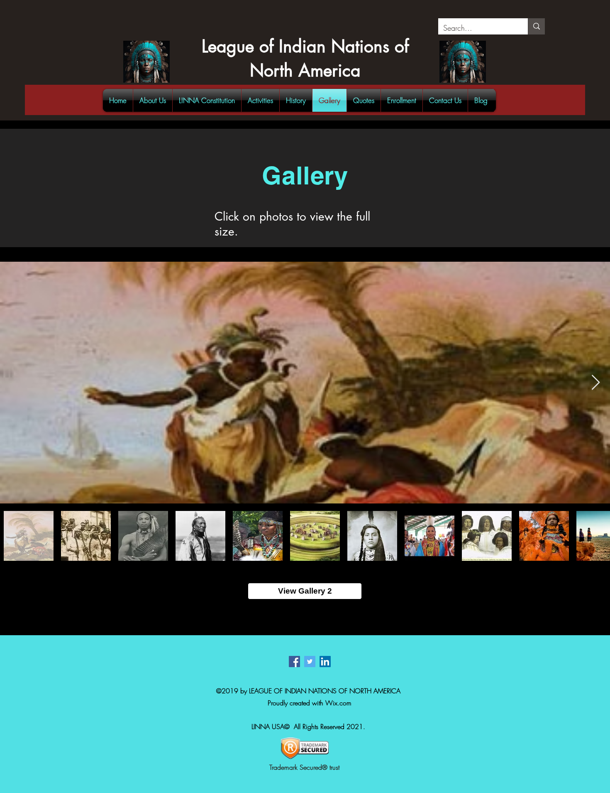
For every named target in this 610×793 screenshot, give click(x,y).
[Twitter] (309, 661)
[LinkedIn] (325, 661)
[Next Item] (595, 383)
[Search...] (536, 26)
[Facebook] (294, 661)
